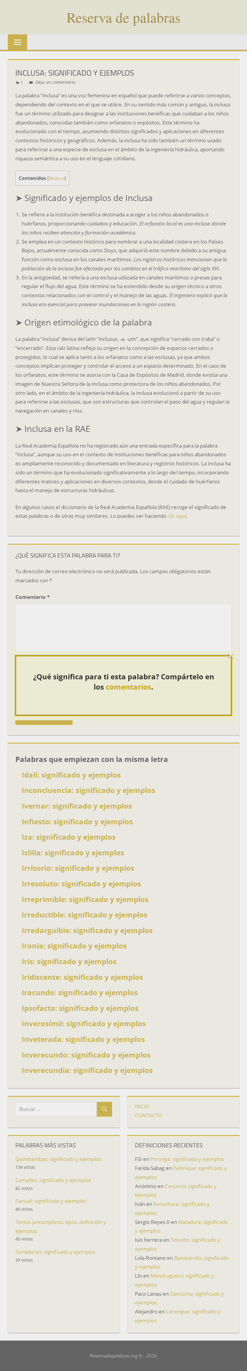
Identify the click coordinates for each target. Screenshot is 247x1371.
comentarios (128, 687)
